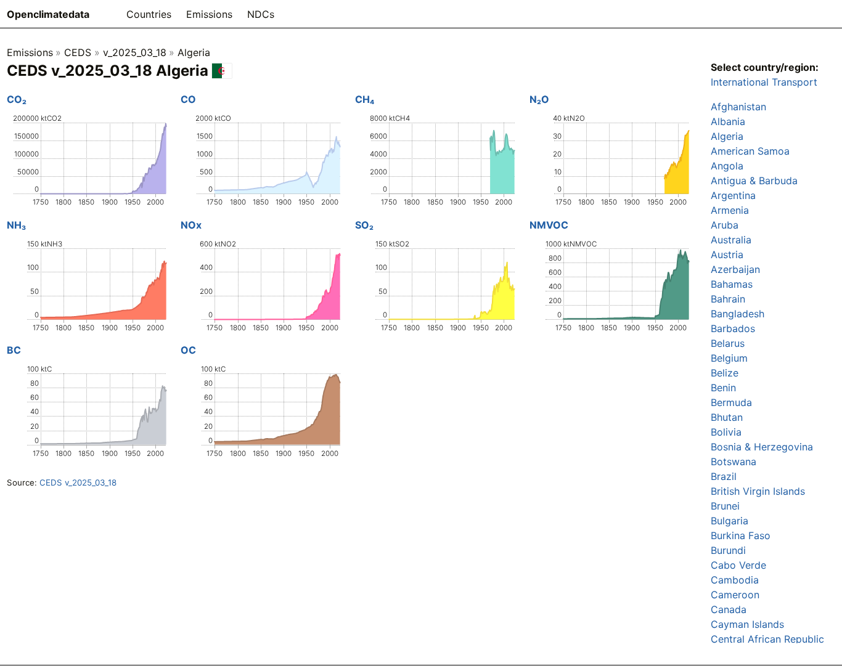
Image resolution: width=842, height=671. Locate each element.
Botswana (733, 461)
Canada (728, 609)
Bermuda (731, 402)
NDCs (260, 14)
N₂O (539, 99)
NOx (191, 225)
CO (188, 99)
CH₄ (364, 99)
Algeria (194, 52)
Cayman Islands (747, 624)
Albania (728, 121)
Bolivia (726, 432)
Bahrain (728, 299)
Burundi (728, 550)
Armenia (730, 210)
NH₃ (16, 225)
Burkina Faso (740, 535)
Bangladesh (737, 313)
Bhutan (727, 417)
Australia (731, 240)
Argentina (733, 195)
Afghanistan (738, 106)
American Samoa (750, 151)
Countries (148, 14)
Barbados (733, 328)
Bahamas (732, 284)
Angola (727, 166)
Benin (723, 387)
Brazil (724, 476)
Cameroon (735, 594)
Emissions (209, 14)
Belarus (728, 343)
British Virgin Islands (758, 491)
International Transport (764, 82)
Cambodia (735, 580)
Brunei (725, 506)
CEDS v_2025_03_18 (77, 482)
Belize (724, 373)
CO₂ (17, 99)
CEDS (77, 52)
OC (188, 350)
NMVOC (548, 225)
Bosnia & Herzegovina (762, 447)
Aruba (724, 225)
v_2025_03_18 (134, 52)
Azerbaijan (735, 269)
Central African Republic (767, 639)
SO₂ (364, 225)
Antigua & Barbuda (754, 180)
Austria (727, 254)
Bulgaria (729, 520)
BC (14, 350)
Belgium (729, 358)
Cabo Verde (738, 565)
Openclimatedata (48, 14)
